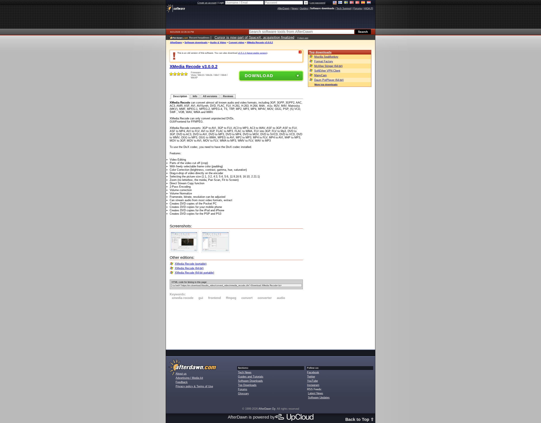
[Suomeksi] (340, 3)
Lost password (317, 2)
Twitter (311, 376)
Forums (242, 389)
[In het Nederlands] (369, 3)
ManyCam (320, 75)
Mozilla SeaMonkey (326, 56)
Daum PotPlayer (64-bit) (329, 80)
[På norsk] (352, 3)
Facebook (313, 372)
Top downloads (320, 52)
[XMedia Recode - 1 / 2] (185, 251)
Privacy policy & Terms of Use (194, 386)
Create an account (206, 2)
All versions (210, 96)
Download (259, 75)
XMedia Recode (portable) (190, 263)
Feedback (182, 382)
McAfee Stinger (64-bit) (328, 66)
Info (195, 96)
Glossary (243, 393)
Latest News (315, 393)
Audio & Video (218, 42)
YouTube (312, 380)
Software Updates (319, 397)
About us (181, 373)
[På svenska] (346, 3)
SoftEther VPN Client (327, 70)
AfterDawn (176, 42)
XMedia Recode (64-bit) (189, 268)
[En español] (363, 3)
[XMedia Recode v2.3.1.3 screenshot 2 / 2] (216, 251)
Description (180, 96)
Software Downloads (250, 380)
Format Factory (323, 61)
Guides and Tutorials (250, 376)
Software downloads (196, 42)
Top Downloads (247, 385)
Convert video (236, 42)
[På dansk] (357, 3)
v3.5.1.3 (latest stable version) (252, 53)
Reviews (228, 96)
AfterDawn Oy (266, 408)
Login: (221, 2)
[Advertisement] (236, 324)
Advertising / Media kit (189, 377)
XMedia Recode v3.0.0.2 (260, 42)
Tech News (244, 372)
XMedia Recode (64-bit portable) (194, 272)
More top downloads (325, 84)
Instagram (313, 385)
